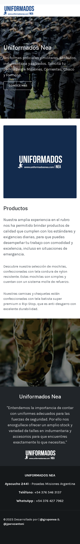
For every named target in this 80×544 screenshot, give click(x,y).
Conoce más (18, 85)
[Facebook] (6, 535)
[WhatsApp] (17, 535)
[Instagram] (11, 535)
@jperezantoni (13, 524)
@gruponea (48, 519)
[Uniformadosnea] (18, 10)
